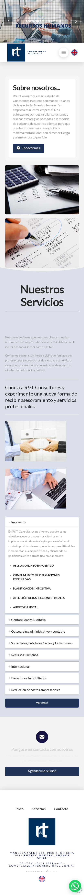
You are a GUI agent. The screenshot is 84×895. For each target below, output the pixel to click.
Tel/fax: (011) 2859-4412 (41, 863)
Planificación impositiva (32, 588)
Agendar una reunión (42, 771)
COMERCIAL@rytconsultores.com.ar (42, 865)
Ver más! (42, 702)
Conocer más (31, 148)
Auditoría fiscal (25, 607)
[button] (64, 52)
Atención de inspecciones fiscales (39, 598)
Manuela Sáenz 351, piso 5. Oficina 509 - (42, 855)
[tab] (42, 522)
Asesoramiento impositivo (33, 565)
